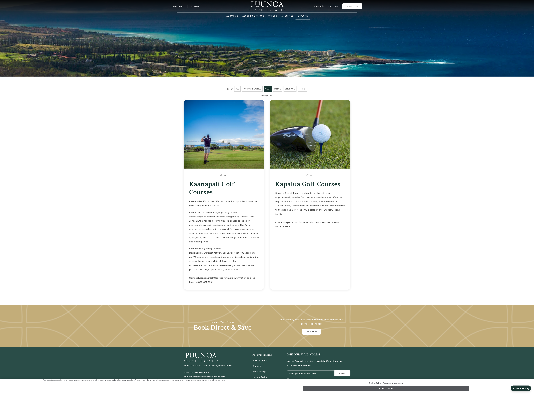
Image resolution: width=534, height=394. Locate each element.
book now (311, 332)
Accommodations (262, 355)
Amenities (287, 16)
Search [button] (318, 6)
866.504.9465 (201, 372)
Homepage (177, 6)
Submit (342, 373)
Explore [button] (303, 16)
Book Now (352, 6)
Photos (195, 6)
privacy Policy (260, 377)
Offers (272, 16)
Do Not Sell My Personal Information (386, 383)
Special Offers (260, 360)
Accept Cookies (386, 388)
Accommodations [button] (253, 16)
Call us (332, 6)
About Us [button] (232, 16)
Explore (257, 366)
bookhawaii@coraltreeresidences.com (204, 376)
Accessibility (259, 371)
